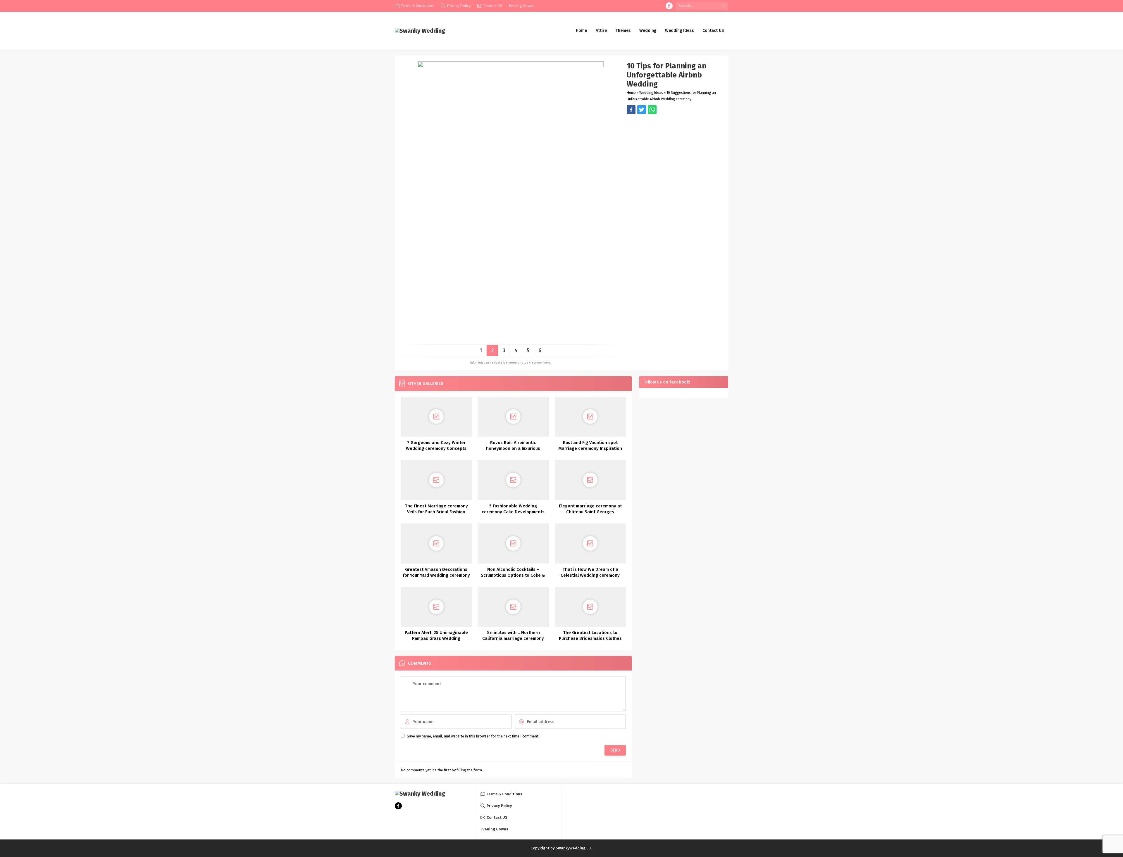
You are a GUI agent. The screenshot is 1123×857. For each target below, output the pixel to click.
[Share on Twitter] (652, 109)
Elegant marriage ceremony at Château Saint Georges (590, 508)
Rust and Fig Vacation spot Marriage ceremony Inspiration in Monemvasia (590, 448)
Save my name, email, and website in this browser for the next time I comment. (473, 736)
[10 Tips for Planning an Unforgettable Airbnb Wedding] (511, 338)
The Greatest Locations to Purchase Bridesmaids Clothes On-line (590, 638)
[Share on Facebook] (631, 109)
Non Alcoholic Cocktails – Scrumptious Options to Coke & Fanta (513, 575)
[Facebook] (669, 5)
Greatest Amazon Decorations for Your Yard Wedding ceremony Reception (436, 575)
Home (631, 93)
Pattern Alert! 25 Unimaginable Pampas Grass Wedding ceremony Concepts (436, 638)
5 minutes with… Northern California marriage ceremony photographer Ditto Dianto (513, 638)
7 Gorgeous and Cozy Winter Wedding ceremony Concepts (436, 445)
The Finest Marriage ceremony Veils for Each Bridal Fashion (436, 508)
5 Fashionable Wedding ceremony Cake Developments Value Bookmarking (513, 511)
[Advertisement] (674, 154)
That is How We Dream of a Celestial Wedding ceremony (590, 572)
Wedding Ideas (651, 93)
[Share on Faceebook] (641, 109)
